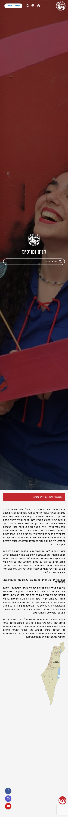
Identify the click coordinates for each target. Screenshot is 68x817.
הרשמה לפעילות (13, 6)
